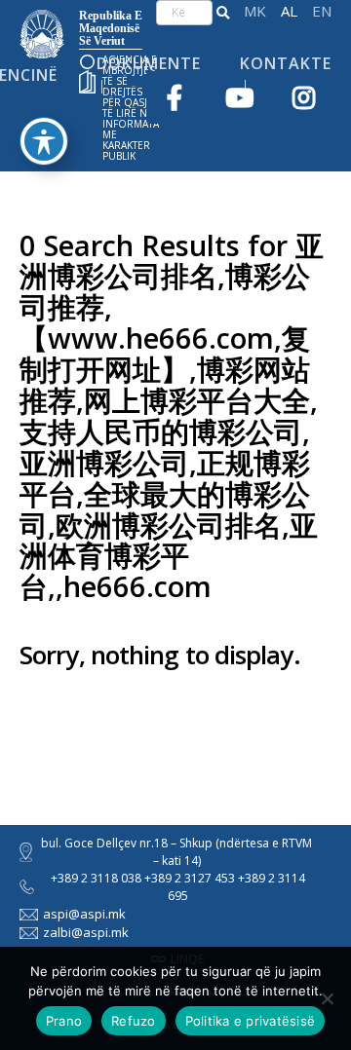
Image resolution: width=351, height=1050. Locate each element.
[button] (222, 12)
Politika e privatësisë (250, 1021)
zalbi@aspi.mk (86, 932)
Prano (64, 1021)
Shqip (289, 11)
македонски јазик (255, 11)
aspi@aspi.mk (84, 913)
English (322, 11)
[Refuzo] (326, 998)
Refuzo (133, 1021)
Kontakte (286, 63)
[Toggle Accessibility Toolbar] (43, 141)
